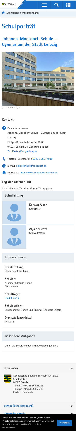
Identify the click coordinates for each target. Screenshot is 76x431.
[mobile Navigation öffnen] (44, 5)
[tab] (38, 368)
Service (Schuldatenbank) (18, 406)
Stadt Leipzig (12, 298)
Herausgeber (11, 368)
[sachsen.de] (9, 4)
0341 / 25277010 (43, 158)
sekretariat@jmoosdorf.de (31, 165)
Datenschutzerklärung (15, 421)
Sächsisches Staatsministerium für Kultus (35, 375)
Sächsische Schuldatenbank (22, 12)
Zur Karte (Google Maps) (22, 151)
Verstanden (64, 423)
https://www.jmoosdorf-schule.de (39, 172)
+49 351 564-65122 (33, 385)
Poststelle (28, 392)
